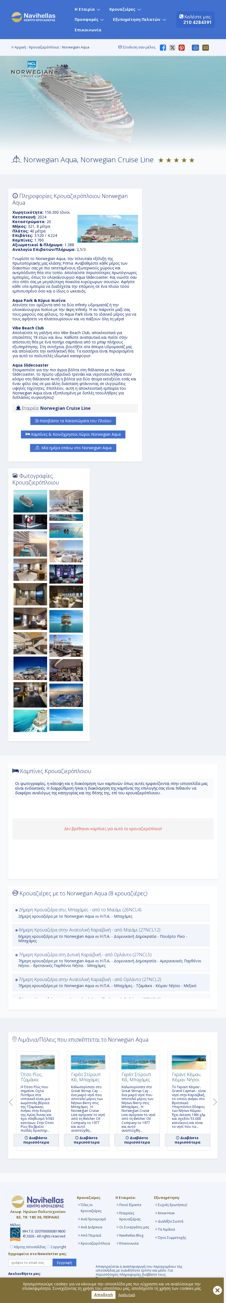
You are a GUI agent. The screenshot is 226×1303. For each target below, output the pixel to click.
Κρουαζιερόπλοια (44, 47)
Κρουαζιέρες (122, 9)
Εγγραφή (64, 1262)
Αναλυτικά (126, 1295)
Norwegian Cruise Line (65, 408)
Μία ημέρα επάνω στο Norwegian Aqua (76, 447)
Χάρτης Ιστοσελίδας (30, 1247)
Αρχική (20, 47)
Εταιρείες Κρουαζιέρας (130, 1216)
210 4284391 (197, 22)
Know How (166, 1213)
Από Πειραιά (91, 1235)
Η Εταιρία (85, 9)
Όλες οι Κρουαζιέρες (91, 1207)
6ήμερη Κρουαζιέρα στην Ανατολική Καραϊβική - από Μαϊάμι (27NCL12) (102, 935)
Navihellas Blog (131, 1235)
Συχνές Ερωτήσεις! (172, 1204)
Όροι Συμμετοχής (172, 1237)
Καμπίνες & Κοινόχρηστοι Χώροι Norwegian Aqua (75, 434)
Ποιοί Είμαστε (130, 1204)
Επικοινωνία (88, 29)
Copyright (58, 1247)
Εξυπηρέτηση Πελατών (136, 19)
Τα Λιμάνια (166, 1229)
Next (213, 1101)
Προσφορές (86, 19)
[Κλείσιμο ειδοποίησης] (217, 1290)
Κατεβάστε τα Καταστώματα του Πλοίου (75, 420)
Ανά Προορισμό (93, 1219)
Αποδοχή (103, 1294)
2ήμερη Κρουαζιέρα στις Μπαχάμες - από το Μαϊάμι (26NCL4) (79, 913)
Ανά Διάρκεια (91, 1227)
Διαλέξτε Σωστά (170, 1221)
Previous (9, 1101)
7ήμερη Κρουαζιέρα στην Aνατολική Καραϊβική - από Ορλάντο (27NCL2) (107, 982)
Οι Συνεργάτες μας (134, 1227)
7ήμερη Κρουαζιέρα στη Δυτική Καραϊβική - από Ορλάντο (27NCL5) (109, 960)
